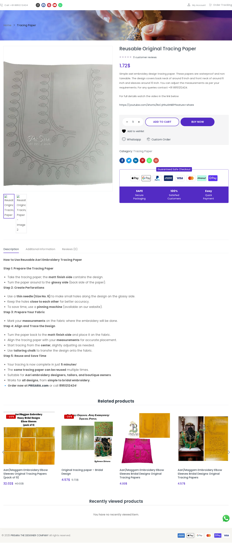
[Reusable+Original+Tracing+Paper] (129, 160)
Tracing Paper (26, 25)
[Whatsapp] (60, 5)
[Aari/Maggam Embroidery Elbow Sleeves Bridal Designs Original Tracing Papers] (145, 438)
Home (7, 25)
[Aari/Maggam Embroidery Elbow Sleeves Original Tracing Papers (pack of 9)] (29, 438)
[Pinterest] (49, 5)
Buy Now (197, 122)
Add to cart (162, 122)
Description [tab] (11, 249)
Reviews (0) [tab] (70, 249)
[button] (174, 169)
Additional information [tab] (40, 249)
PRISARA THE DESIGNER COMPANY (30, 535)
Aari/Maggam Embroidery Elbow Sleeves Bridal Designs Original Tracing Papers (142, 473)
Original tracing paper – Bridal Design (82, 472)
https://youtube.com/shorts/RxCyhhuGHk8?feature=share (156, 105)
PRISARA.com (38, 386)
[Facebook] (43, 5)
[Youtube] (55, 5)
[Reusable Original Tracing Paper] (122, 160)
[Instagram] (38, 5)
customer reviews (145, 57)
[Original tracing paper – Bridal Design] (87, 438)
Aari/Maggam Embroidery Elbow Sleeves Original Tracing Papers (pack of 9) (25, 473)
